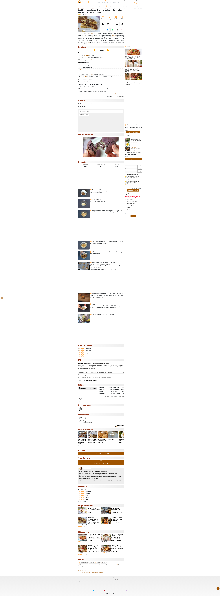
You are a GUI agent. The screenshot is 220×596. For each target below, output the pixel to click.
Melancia (128, 211)
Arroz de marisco (130, 205)
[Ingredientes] (2, 298)
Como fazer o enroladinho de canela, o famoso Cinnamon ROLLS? (116, 510)
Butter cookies (112, 439)
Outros (128, 213)
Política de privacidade (117, 579)
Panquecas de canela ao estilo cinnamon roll (92, 441)
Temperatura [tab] (138, 162)
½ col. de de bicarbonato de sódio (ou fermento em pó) (95, 76)
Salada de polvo (130, 199)
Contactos (114, 577)
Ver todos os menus (130, 152)
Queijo (98, 562)
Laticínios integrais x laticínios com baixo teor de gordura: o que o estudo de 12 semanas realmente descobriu (112, 538)
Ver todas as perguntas (136, 188)
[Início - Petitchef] (78, 8)
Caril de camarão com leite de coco (135, 144)
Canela (120, 564)
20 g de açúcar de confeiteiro (87, 86)
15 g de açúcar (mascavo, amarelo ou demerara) (92, 57)
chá (86, 76)
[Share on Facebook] (103, 30)
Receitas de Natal (99, 572)
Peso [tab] (127, 162)
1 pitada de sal (83, 72)
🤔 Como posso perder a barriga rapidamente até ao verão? (132, 182)
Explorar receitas (83, 570)
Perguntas (123, 6)
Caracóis (128, 207)
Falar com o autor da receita (102, 453)
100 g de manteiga (84, 65)
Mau (87, 356)
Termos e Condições (116, 581)
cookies (114, 35)
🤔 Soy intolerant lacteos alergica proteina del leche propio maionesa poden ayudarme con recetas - (132, 177)
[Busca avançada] (136, 3)
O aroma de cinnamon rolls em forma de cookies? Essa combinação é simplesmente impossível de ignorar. (88, 521)
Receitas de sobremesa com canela (88, 566)
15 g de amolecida (86, 55)
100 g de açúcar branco (85, 67)
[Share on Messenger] (108, 30)
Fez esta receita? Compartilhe (101, 463)
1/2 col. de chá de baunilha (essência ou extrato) (92, 91)
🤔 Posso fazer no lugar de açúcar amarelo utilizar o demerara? (132, 185)
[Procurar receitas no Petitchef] (134, 2)
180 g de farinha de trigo (86, 79)
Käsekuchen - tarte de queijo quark (123, 441)
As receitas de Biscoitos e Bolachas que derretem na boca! (94, 510)
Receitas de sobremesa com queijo (107, 564)
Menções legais (115, 583)
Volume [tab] (131, 162)
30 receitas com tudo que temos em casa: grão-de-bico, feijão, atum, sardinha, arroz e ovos (94, 537)
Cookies (92, 562)
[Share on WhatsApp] (112, 30)
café (89, 42)
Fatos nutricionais (119, 93)
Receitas (97, 6)
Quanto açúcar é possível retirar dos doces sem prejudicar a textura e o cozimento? (117, 548)
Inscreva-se (133, 159)
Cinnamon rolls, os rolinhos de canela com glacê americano (82, 442)
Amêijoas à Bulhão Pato (132, 201)
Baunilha (104, 562)
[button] (79, 24)
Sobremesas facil (84, 562)
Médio (87, 354)
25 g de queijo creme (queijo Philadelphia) (90, 84)
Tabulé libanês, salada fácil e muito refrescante (136, 140)
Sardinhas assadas (131, 203)
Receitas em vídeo (83, 579)
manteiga (86, 55)
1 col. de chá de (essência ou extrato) (92, 74)
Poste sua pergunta (134, 190)
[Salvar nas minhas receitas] (103, 24)
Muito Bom (89, 350)
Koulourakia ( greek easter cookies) (102, 441)
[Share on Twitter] (117, 30)
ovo (81, 69)
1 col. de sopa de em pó (87, 60)
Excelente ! (89, 348)
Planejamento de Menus (132, 132)
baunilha (90, 74)
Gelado (128, 209)
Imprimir (139, 152)
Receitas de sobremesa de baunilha (88, 564)
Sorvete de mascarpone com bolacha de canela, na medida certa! (136, 149)
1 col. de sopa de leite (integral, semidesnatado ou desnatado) (96, 89)
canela (91, 33)
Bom (87, 352)
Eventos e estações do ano (88, 572)
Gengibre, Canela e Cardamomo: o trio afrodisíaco (116, 519)
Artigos (109, 6)
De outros (137, 6)
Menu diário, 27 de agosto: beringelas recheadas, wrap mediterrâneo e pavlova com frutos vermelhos (88, 549)
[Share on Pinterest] (122, 30)
